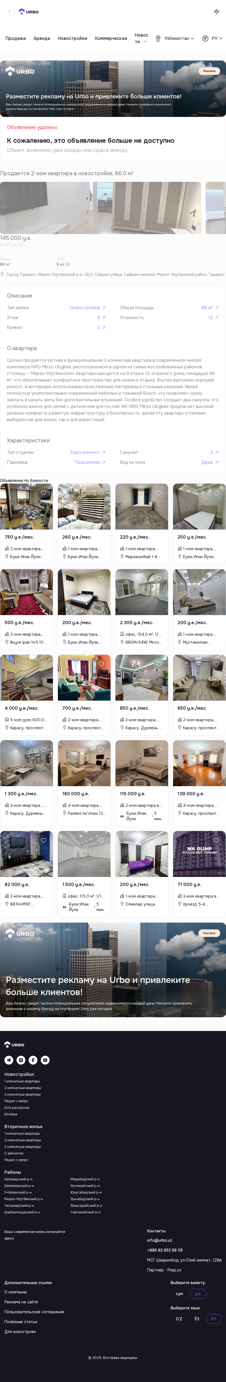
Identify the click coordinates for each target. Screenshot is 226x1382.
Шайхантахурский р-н (22, 1212)
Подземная (87, 462)
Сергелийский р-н (86, 1212)
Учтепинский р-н (18, 1192)
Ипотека (10, 1114)
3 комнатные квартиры (22, 1094)
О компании (15, 1292)
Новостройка (85, 308)
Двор (207, 462)
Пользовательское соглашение (34, 1311)
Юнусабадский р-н (86, 1192)
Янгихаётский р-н (85, 1186)
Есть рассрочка (16, 1108)
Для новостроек (20, 1331)
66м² (207, 308)
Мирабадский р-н (85, 1179)
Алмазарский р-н (18, 1179)
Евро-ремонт (85, 452)
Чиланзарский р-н (19, 1205)
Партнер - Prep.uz (164, 1270)
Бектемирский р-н (19, 1186)
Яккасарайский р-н (86, 1205)
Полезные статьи (20, 1321)
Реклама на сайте (21, 1301)
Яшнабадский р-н (85, 1199)
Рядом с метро (16, 1101)
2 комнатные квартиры (22, 1088)
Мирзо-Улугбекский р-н (23, 1199)
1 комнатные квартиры (22, 1081)
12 (210, 317)
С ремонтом (13, 1153)
